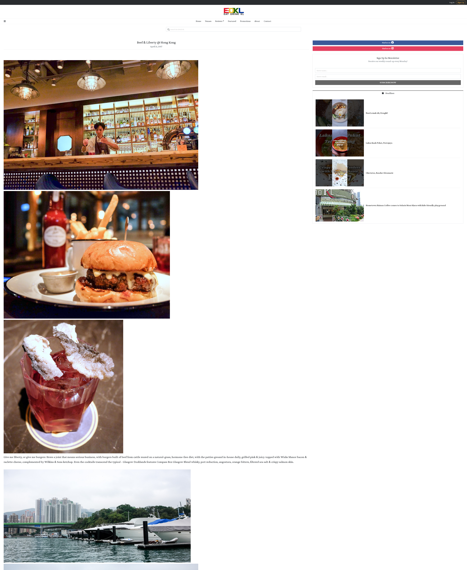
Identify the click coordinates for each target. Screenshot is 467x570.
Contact (267, 21)
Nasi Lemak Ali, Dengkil (377, 113)
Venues (208, 21)
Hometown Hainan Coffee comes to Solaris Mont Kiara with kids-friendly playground (406, 205)
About (257, 21)
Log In (451, 2)
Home (198, 21)
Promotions (245, 21)
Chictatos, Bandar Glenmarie (379, 173)
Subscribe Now (388, 82)
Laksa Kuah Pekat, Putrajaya (379, 143)
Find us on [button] (386, 43)
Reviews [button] (218, 21)
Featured (232, 21)
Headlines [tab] (389, 93)
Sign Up (461, 2)
